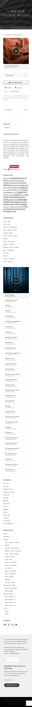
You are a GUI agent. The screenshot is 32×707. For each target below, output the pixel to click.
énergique (7, 211)
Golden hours (6, 495)
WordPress (24, 699)
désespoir (15, 185)
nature (10, 98)
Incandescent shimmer (9, 492)
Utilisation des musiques (9, 585)
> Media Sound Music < (16, 14)
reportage (14, 202)
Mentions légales (9, 591)
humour (5, 190)
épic (14, 211)
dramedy (22, 183)
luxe (15, 192)
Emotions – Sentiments (9, 244)
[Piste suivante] (22, 280)
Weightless (6, 509)
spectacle (6, 207)
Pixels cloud (6, 503)
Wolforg (20, 703)
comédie (12, 181)
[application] (16, 51)
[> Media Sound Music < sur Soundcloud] (12, 624)
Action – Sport (6, 221)
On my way (6, 483)
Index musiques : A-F (10, 596)
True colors (6, 518)
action (5, 178)
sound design (20, 204)
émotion (10, 209)
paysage (25, 98)
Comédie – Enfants (8, 233)
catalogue (5, 539)
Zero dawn (5, 497)
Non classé (6, 253)
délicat (6, 185)
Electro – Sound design (9, 241)
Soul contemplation (8, 523)
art (10, 178)
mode (5, 195)
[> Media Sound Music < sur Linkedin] (8, 624)
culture (6, 183)
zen (22, 207)
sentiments (8, 204)
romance (23, 202)
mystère (11, 195)
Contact (5, 608)
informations (12, 190)
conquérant (20, 181)
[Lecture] (16, 51)
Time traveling (6, 520)
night (22, 195)
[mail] (5, 624)
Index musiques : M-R (10, 602)
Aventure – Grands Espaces (10, 227)
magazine (22, 192)
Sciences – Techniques (9, 258)
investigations (8, 192)
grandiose (5, 98)
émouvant (20, 209)
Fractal (26, 109)
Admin (6, 614)
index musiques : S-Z (10, 605)
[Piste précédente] (9, 280)
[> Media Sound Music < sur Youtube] (16, 624)
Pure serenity (6, 515)
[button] (16, 75)
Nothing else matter (8, 489)
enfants (22, 185)
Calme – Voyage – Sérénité (10, 230)
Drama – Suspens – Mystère (10, 235)
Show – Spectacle (7, 261)
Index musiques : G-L (10, 599)
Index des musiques (10, 582)
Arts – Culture (6, 224)
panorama (20, 98)
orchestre (14, 98)
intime (19, 190)
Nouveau (5, 255)
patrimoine (13, 200)
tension (18, 207)
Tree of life (6, 486)
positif (6, 202)
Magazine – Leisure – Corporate (11, 247)
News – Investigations (8, 250)
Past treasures (8, 109)
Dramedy (5, 238)
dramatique (13, 183)
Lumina (5, 506)
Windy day (5, 500)
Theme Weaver (22, 701)
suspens (12, 207)
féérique (14, 188)
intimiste (24, 190)
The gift (5, 512)
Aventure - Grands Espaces (16, 96)
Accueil (5, 533)
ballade (14, 178)
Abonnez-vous (11, 685)
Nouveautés (6, 536)
